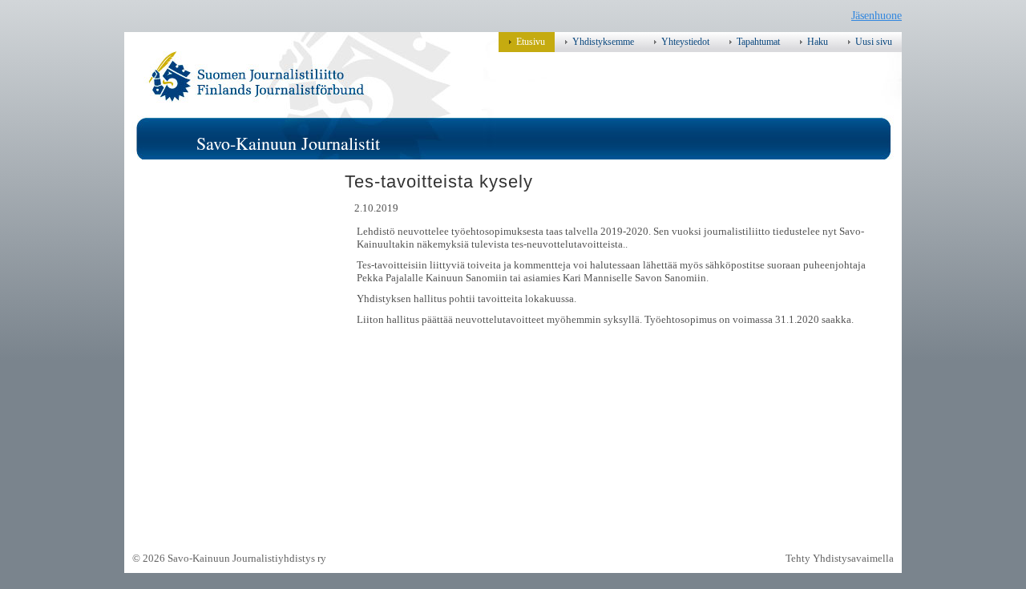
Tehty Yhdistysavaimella (840, 558)
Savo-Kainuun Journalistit (288, 143)
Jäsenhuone (876, 16)
